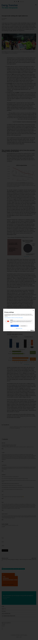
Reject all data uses (19, 328)
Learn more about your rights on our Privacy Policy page (13, 317)
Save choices (23, 325)
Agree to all (14, 325)
